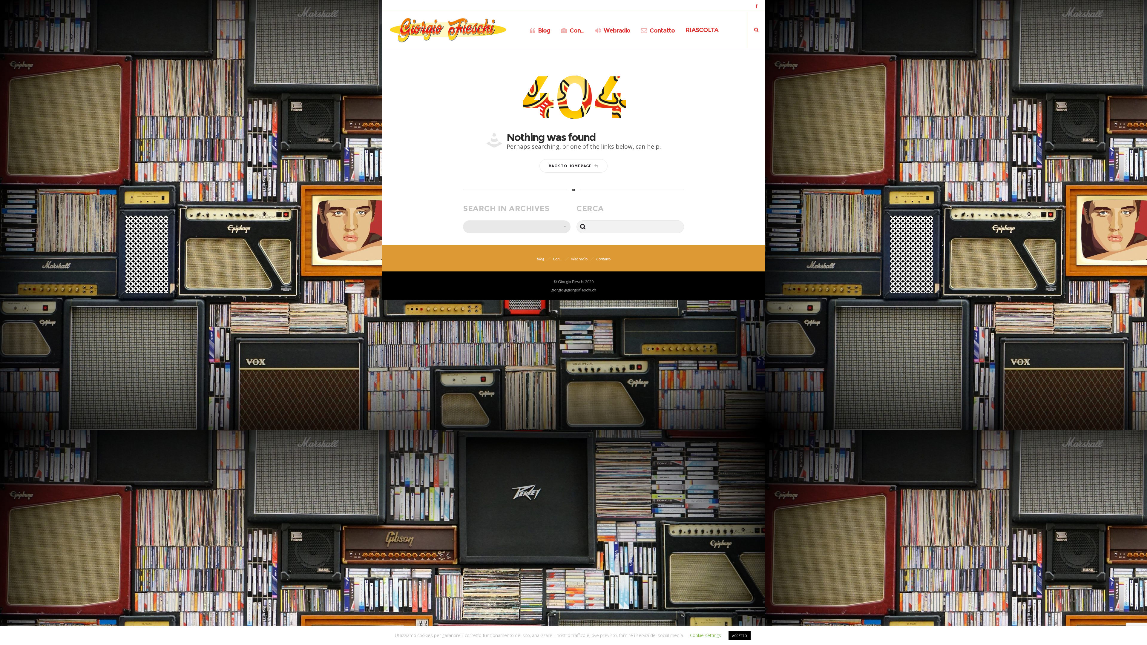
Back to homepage (570, 166)
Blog (540, 259)
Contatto (603, 259)
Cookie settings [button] (705, 635)
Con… (557, 259)
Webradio (579, 259)
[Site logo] (448, 30)
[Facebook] (756, 6)
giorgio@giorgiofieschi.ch (573, 290)
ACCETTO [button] (739, 635)
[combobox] (517, 226)
